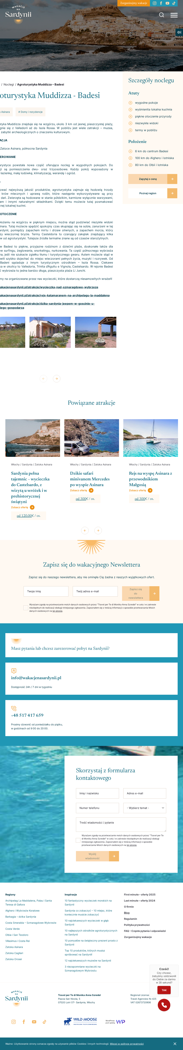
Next (56, 378)
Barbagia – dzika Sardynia (20, 916)
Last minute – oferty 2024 (139, 900)
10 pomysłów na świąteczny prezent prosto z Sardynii (91, 942)
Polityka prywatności (137, 924)
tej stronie (57, 611)
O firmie (129, 906)
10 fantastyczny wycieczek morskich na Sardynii (88, 902)
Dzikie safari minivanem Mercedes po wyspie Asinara (90, 479)
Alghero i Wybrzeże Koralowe (22, 910)
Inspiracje (71, 894)
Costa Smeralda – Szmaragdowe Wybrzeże (30, 922)
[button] (164, 1005)
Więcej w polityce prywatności (127, 1043)
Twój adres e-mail (87, 591)
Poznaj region (147, 193)
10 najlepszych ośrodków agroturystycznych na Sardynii (91, 932)
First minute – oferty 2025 (139, 894)
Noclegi (9, 84)
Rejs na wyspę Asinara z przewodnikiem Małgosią (150, 479)
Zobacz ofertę (19, 507)
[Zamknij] (178, 964)
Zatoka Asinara (14, 946)
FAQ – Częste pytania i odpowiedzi (145, 930)
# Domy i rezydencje (30, 111)
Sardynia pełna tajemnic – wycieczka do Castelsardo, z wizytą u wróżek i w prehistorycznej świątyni (30, 487)
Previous (43, 378)
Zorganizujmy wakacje (133, 3)
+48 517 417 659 (27, 715)
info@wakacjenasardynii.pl (36, 678)
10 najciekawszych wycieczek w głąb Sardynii (87, 922)
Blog (127, 912)
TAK (164, 990)
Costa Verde (12, 928)
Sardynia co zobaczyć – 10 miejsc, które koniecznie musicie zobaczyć (88, 912)
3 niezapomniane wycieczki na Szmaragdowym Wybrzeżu (83, 968)
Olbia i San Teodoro (16, 934)
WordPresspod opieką (110, 1022)
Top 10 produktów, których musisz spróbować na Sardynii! (85, 952)
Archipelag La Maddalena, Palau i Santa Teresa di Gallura (28, 902)
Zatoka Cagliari (14, 953)
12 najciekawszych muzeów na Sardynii (88, 960)
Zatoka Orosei (13, 959)
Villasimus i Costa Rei (17, 940)
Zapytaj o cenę (148, 178)
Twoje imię (34, 591)
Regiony (10, 894)
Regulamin (130, 918)
